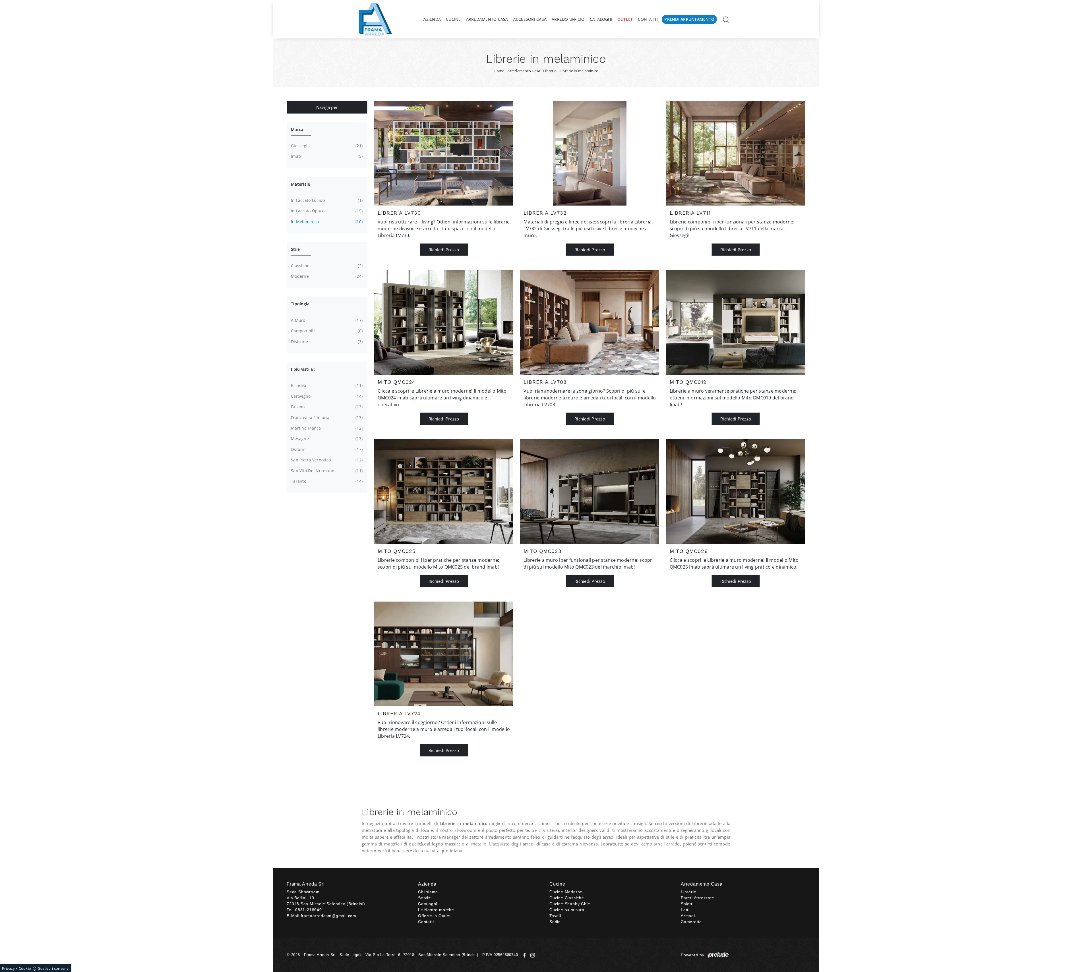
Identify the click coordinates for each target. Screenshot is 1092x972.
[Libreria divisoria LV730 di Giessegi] (443, 153)
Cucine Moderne (565, 892)
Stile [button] (295, 249)
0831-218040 (308, 909)
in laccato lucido (326, 200)
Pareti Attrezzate (697, 898)
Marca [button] (297, 129)
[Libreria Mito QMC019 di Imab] (735, 322)
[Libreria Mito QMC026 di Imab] (735, 491)
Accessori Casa (530, 19)
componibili (326, 330)
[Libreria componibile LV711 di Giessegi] (735, 153)
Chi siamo (428, 892)
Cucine (453, 19)
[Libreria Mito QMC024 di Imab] (443, 322)
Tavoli (555, 915)
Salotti (687, 903)
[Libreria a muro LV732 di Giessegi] (589, 153)
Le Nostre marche (436, 909)
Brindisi (326, 385)
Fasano (326, 406)
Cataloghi (601, 19)
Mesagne (326, 438)
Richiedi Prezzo (444, 249)
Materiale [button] (300, 184)
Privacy (8, 968)
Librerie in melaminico (579, 70)
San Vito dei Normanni (326, 470)
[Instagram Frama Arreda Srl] (531, 955)
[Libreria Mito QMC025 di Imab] (443, 491)
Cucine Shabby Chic (569, 903)
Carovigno (326, 396)
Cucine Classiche (566, 898)
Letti (685, 909)
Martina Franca (326, 428)
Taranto (326, 481)
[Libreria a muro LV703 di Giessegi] (589, 322)
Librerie (550, 70)
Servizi (425, 898)
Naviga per (327, 107)
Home (499, 70)
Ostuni (326, 449)
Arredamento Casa (487, 19)
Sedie (555, 921)
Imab (326, 156)
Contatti (648, 19)
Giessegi (326, 145)
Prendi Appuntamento (689, 19)
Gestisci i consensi (53, 968)
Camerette (691, 921)
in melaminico (326, 221)
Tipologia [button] (300, 303)
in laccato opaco (326, 211)
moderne (326, 276)
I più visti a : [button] (303, 369)
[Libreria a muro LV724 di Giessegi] (443, 654)
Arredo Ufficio (568, 19)
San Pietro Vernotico (326, 460)
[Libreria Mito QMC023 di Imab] (589, 491)
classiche (326, 265)
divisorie (326, 341)
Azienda (432, 19)
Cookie (25, 968)
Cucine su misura (566, 909)
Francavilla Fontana (326, 417)
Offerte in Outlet (434, 915)
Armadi (688, 915)
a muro (326, 320)
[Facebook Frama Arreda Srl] (525, 955)
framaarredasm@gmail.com (328, 915)
